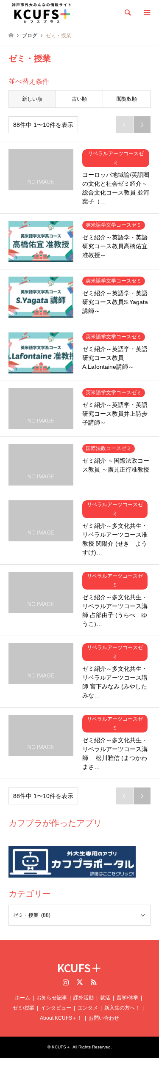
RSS (94, 982)
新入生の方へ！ (122, 1008)
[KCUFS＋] (41, 13)
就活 (105, 998)
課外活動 (83, 998)
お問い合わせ (104, 1018)
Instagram (66, 982)
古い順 (79, 99)
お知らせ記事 (51, 998)
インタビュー (56, 1008)
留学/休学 (127, 998)
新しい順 (32, 99)
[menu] (146, 12)
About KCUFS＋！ (61, 1018)
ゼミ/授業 (23, 1008)
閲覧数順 (127, 99)
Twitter (80, 982)
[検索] (127, 12)
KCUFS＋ (79, 967)
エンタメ (88, 1008)
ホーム (22, 998)
